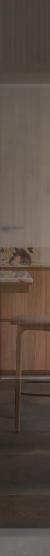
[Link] (4, 1)
